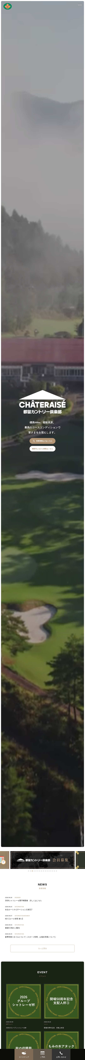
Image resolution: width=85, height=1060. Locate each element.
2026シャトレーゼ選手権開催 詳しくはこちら (23, 900)
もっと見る (42, 948)
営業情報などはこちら (44, 441)
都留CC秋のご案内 (12, 928)
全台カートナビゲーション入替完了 (19, 909)
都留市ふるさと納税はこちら (42, 449)
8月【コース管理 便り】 (14, 919)
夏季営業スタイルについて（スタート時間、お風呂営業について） (31, 937)
